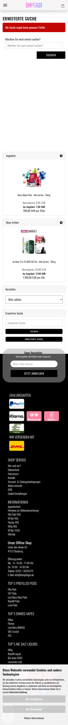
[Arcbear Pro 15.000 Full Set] (34, 242)
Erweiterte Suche (34, 339)
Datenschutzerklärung (18, 692)
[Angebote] (61, 156)
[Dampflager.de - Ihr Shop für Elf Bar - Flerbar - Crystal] (34, 5)
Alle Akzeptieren (34, 699)
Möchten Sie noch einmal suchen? (23, 39)
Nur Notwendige (34, 709)
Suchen (51, 55)
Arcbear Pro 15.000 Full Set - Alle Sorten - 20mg (34, 261)
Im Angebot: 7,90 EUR (34, 205)
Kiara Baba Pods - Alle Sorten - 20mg (34, 195)
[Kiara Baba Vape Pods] (34, 175)
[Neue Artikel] (61, 223)
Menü (5, 5)
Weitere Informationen (34, 718)
